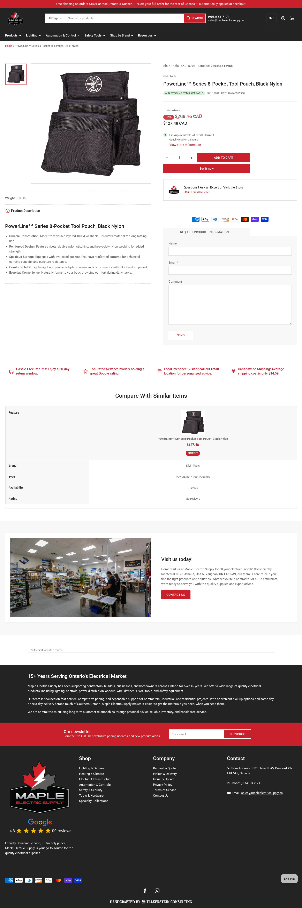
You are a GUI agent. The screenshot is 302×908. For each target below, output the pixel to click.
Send (181, 335)
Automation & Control (61, 35)
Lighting (31, 35)
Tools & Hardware (91, 795)
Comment (175, 281)
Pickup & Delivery (165, 774)
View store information (185, 145)
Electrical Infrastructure (95, 779)
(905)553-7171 (201, 191)
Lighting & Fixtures (91, 768)
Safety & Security (90, 790)
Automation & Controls (95, 785)
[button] (164, 110)
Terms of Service (164, 790)
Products (11, 35)
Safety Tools (93, 35)
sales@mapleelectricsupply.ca (262, 793)
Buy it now (206, 168)
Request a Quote (164, 768)
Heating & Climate (91, 774)
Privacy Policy (162, 785)
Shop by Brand (120, 35)
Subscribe (237, 734)
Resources (145, 35)
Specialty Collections (93, 801)
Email (187, 191)
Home (8, 45)
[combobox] (135, 18)
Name (172, 243)
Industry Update (163, 779)
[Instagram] (157, 891)
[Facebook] (145, 891)
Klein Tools (171, 66)
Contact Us (175, 595)
